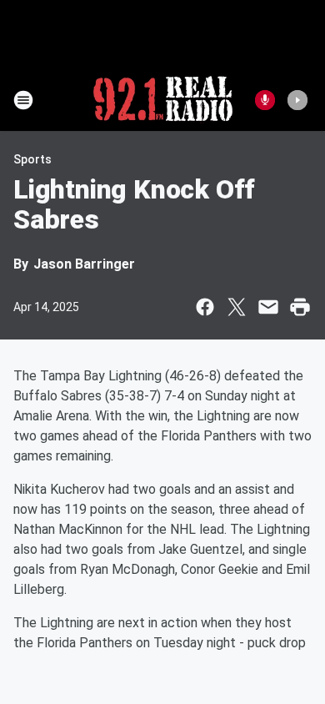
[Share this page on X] (236, 307)
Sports (32, 159)
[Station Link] (163, 100)
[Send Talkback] (265, 100)
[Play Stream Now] (298, 100)
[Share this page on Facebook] (205, 307)
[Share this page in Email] (268, 307)
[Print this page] (300, 307)
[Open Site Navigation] (23, 100)
